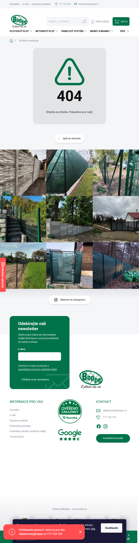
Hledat (84, 21)
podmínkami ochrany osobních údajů (37, 369)
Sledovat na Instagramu (72, 299)
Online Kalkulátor (61, 509)
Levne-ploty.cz (79, 509)
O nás (26, 4)
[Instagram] (105, 425)
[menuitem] (21, 31)
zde (93, 528)
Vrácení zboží (17, 436)
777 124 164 (109, 417)
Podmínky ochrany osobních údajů (28, 431)
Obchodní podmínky (20, 426)
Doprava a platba (41, 4)
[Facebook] (98, 425)
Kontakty (14, 4)
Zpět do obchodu (72, 138)
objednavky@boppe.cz (115, 410)
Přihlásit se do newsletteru (35, 379)
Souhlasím (111, 528)
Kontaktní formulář (113, 438)
